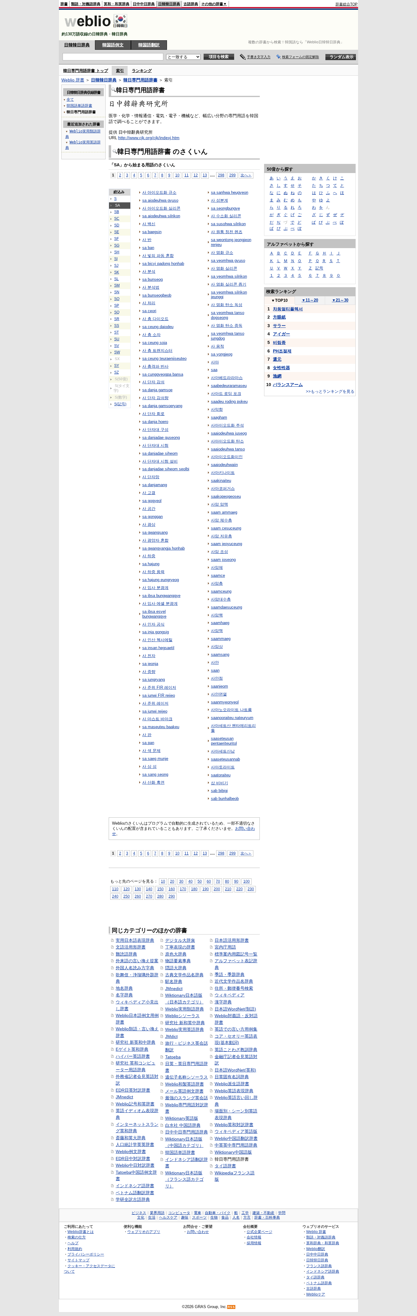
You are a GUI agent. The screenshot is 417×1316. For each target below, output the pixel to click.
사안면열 (219, 694)
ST (116, 332)
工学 (245, 1213)
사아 (215, 362)
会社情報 (254, 1237)
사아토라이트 (223, 767)
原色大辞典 (176, 954)
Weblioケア (315, 1294)
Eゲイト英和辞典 (132, 1049)
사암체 (217, 567)
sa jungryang (153, 679)
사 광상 (148, 524)
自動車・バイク (217, 1213)
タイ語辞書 (225, 1165)
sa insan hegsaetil (158, 647)
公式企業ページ (259, 1232)
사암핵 (217, 615)
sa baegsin (151, 232)
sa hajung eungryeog (160, 579)
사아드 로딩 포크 (226, 393)
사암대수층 (221, 599)
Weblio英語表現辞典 (234, 1090)
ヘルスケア (168, 1217)
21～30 (340, 300)
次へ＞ (246, 175)
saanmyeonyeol (225, 702)
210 (228, 889)
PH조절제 (282, 351)
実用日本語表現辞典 (135, 940)
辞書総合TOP (346, 4)
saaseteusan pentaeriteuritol (224, 741)
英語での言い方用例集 (236, 1029)
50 (200, 881)
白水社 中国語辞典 (183, 1125)
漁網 (277, 376)
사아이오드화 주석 (227, 425)
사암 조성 (219, 551)
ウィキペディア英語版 (236, 1131)
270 (149, 896)
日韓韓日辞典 (169, 4)
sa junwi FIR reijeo (158, 695)
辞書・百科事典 (267, 1217)
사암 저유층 (221, 536)
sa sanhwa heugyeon (229, 192)
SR (116, 319)
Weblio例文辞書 (131, 1151)
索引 (120, 70)
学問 (281, 1213)
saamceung (221, 591)
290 (172, 896)
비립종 (279, 342)
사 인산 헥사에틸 (157, 640)
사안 (215, 662)
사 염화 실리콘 (224, 268)
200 (217, 889)
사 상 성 (149, 766)
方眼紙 (279, 317)
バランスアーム (288, 384)
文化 (140, 1217)
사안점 (217, 678)
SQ (116, 312)
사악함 (217, 409)
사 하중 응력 (153, 571)
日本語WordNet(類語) (235, 1009)
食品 (225, 1217)
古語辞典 (190, 4)
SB (116, 212)
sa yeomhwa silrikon (229, 276)
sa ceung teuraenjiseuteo (164, 358)
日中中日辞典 (144, 4)
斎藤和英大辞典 (131, 1137)
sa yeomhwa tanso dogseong (227, 315)
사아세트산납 (223, 751)
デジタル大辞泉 (180, 940)
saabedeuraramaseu (229, 385)
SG (116, 245)
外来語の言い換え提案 (137, 960)
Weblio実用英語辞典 (184, 1029)
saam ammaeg (224, 512)
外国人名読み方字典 (135, 967)
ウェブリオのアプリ (143, 1232)
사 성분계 (219, 200)
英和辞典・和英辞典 (322, 1243)
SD (116, 225)
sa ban (148, 247)
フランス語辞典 (319, 1266)
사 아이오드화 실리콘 (161, 208)
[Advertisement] (246, 25)
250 (126, 896)
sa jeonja (150, 663)
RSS (231, 1307)
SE (116, 232)
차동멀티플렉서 (288, 308)
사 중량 (148, 671)
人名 (236, 1217)
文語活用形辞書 (131, 947)
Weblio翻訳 (315, 1249)
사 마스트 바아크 (157, 719)
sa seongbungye (225, 208)
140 (149, 889)
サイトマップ (78, 1260)
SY (116, 365)
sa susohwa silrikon (228, 224)
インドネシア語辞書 (135, 1185)
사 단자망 (150, 477)
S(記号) (120, 404)
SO (116, 299)
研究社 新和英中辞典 (185, 1022)
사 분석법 (150, 287)
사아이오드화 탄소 (227, 441)
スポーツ (199, 1217)
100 (246, 881)
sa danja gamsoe (157, 390)
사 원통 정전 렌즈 (226, 232)
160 (172, 889)
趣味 (184, 1217)
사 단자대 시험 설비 (160, 461)
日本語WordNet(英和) (235, 1070)
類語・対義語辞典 (85, 4)
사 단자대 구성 (155, 429)
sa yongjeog (221, 354)
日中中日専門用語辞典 (186, 1132)
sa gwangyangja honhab (163, 548)
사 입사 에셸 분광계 (160, 603)
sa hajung (150, 564)
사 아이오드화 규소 (159, 192)
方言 (247, 1217)
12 (196, 175)
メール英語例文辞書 (184, 1091)
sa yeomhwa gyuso (228, 260)
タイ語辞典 (315, 1277)
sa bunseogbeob (156, 295)
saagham (219, 417)
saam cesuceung (226, 528)
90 (236, 881)
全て (70, 99)
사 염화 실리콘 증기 (228, 284)
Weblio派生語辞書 (232, 1083)
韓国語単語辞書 (180, 1152)
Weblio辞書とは (80, 1232)
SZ (116, 372)
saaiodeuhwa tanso (228, 449)
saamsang (220, 654)
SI (116, 259)
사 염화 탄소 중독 (226, 325)
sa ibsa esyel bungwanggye (154, 614)
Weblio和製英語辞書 (184, 1084)
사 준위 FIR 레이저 (159, 687)
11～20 (310, 300)
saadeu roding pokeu (229, 401)
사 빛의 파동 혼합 (158, 255)
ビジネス (139, 1213)
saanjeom (219, 686)
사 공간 (148, 508)
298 (221, 175)
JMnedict (124, 1096)
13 (205, 175)
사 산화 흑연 (153, 782)
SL (116, 279)
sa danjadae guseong (161, 437)
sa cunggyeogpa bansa (162, 374)
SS (116, 326)
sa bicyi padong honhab (163, 263)
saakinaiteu (221, 480)
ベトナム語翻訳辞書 (135, 1192)
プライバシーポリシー (85, 1254)
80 (227, 881)
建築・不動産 (263, 1213)
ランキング (142, 70)
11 (186, 175)
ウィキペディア (230, 994)
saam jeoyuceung (226, 543)
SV (116, 346)
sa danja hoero (155, 421)
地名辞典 (124, 988)
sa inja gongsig (155, 632)
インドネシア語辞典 (322, 1271)
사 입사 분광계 (155, 587)
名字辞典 (124, 994)
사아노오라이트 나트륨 (231, 709)
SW (117, 352)
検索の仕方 (76, 1237)
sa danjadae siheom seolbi (165, 469)
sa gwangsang (155, 532)
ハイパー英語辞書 (133, 1056)
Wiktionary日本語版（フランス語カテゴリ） (184, 1179)
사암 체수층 (221, 520)
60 (209, 881)
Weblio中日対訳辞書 (135, 1165)
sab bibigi (219, 790)
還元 (277, 359)
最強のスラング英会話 (186, 1097)
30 (181, 881)
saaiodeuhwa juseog (229, 433)
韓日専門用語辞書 (140, 80)
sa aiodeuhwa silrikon (161, 216)
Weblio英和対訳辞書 (234, 1124)
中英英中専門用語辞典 (236, 1145)
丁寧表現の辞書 (180, 947)
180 (194, 889)
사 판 (146, 734)
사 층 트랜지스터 (157, 350)
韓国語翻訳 (149, 44)
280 (160, 896)
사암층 (217, 583)
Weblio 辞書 (72, 80)
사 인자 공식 (153, 624)
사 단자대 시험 (155, 445)
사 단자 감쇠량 (155, 398)
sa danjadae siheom (160, 453)
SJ (116, 265)
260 (138, 896)
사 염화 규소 (222, 252)
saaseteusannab (225, 759)
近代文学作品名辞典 (234, 981)
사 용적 (217, 346)
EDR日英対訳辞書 (133, 1090)
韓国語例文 (113, 44)
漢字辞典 (223, 1002)
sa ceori (149, 311)
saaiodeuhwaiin (224, 464)
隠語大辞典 (176, 967)
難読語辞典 (126, 954)
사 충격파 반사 (155, 366)
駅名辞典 (173, 981)
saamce (218, 575)
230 (251, 889)
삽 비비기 (219, 783)
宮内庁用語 (225, 947)
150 (160, 889)
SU (116, 339)
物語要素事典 (178, 960)
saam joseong (223, 559)
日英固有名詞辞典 (232, 1076)
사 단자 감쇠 (153, 382)
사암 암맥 (219, 504)
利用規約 (74, 1249)
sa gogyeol (151, 500)
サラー (279, 325)
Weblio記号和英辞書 (135, 1103)
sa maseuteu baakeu (160, 727)
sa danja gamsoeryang (162, 405)
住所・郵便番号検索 (234, 988)
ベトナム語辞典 (319, 1283)
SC (116, 218)
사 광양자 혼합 (155, 540)
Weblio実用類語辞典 (184, 1009)
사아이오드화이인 (227, 456)
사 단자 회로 (153, 413)
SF (116, 239)
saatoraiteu (220, 775)
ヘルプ (72, 1243)
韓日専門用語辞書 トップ (85, 70)
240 (115, 896)
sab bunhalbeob (225, 798)
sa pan (148, 742)
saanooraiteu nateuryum (232, 717)
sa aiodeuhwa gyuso (160, 200)
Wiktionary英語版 (181, 1118)
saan (215, 670)
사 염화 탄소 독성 (226, 304)
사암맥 (217, 630)
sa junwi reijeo (154, 711)
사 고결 (148, 492)
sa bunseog (152, 279)
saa (214, 369)
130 (138, 889)
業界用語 (157, 1213)
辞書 (64, 4)
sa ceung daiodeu (157, 326)
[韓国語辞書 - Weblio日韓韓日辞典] (96, 29)
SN (116, 292)
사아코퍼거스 (223, 488)
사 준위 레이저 (155, 703)
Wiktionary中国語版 (233, 1152)
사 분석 (148, 271)
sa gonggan (152, 516)
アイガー (281, 333)
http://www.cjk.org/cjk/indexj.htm (148, 137)
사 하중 (148, 556)
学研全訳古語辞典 (133, 1199)
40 (190, 881)
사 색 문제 (151, 750)
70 (218, 881)
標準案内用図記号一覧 (236, 954)
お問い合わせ (198, 1232)
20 (172, 881)
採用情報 (254, 1243)
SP (116, 305)
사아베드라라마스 (227, 377)
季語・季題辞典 (230, 974)
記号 (319, 268)
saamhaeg (220, 622)
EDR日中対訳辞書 (133, 1158)
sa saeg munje (155, 758)
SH (116, 252)
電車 (197, 1213)
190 (205, 889)
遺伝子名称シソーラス (186, 1077)
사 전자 (148, 655)
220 (239, 889)
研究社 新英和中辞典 (135, 1042)
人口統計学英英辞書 (135, 1144)
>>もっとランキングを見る (330, 391)
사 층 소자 (151, 334)
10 (177, 175)
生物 (214, 1217)
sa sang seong (155, 774)
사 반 (146, 239)
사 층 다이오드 (155, 318)
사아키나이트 (223, 472)
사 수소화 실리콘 (226, 216)
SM (117, 285)
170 (183, 889)
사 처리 (148, 303)
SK (116, 272)
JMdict (171, 1036)
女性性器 (281, 367)
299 (232, 175)
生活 (151, 1217)
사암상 (217, 646)
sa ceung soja (154, 342)
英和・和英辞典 (116, 4)
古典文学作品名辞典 (184, 974)
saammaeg (220, 638)
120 (126, 889)
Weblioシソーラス (182, 1015)
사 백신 (148, 224)
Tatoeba (173, 1056)
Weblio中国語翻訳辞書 (236, 1138)
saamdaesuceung (226, 607)
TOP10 (279, 300)
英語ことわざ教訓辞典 (236, 1049)
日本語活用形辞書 (232, 940)
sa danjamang (154, 485)
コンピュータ (179, 1213)
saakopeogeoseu (226, 496)
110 (115, 889)
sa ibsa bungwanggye (161, 595)
